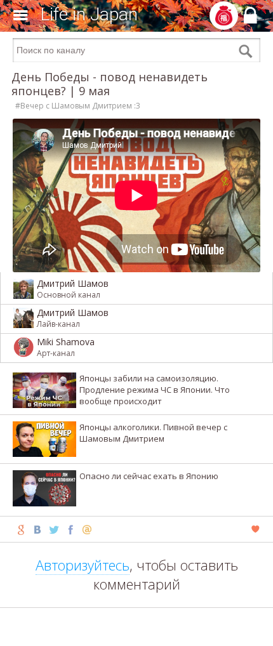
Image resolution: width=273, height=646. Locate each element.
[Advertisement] (136, 627)
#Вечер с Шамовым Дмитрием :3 (77, 105)
